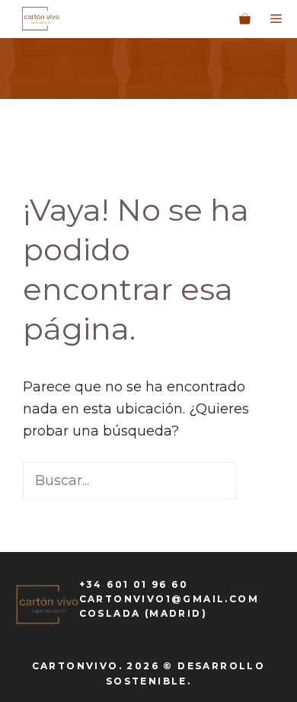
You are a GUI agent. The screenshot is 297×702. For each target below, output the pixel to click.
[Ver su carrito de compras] (244, 19)
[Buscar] (46, 518)
